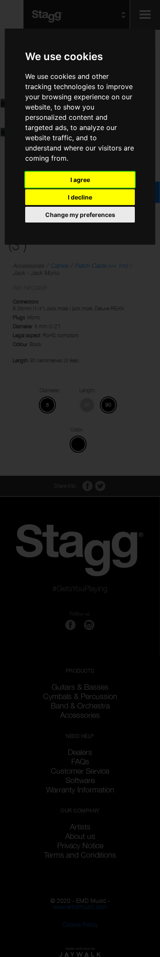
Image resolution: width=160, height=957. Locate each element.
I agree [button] (80, 179)
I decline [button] (80, 197)
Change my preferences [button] (80, 214)
